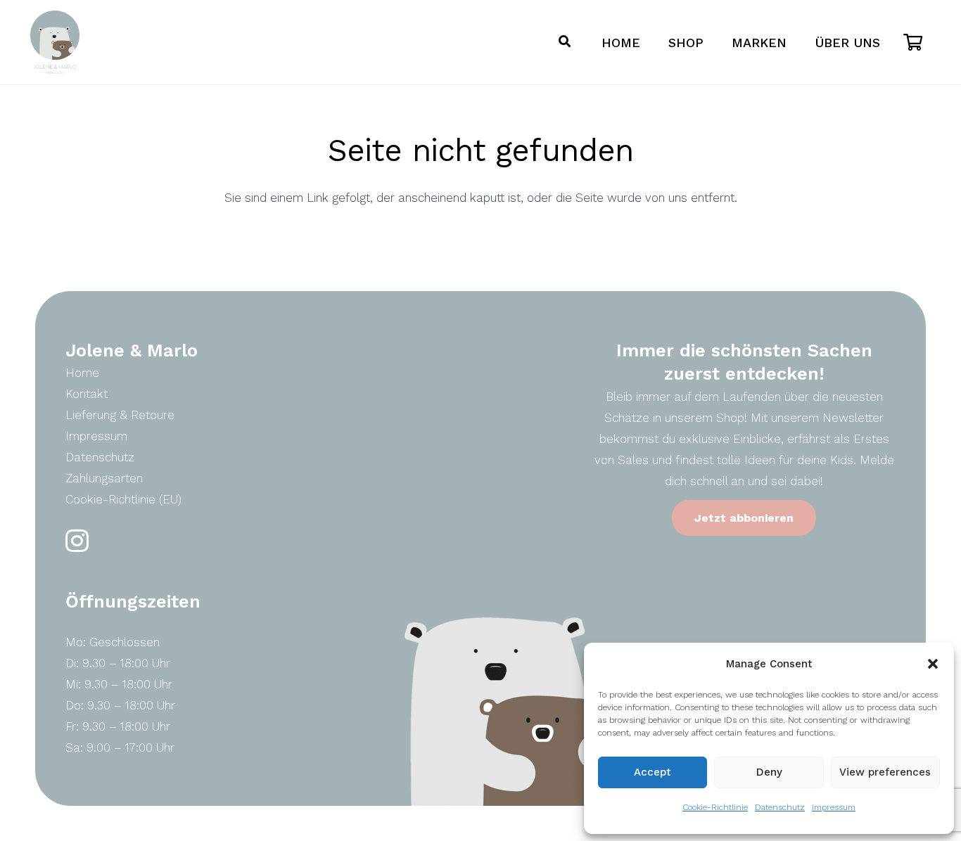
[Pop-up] (565, 42)
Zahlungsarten (104, 478)
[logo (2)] (54, 42)
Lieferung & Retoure (119, 415)
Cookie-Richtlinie (715, 807)
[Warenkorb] (912, 42)
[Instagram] (77, 541)
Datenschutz (780, 807)
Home (82, 373)
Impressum (833, 807)
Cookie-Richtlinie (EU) (123, 499)
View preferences (885, 772)
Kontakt (86, 394)
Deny (769, 772)
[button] (933, 664)
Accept (652, 772)
